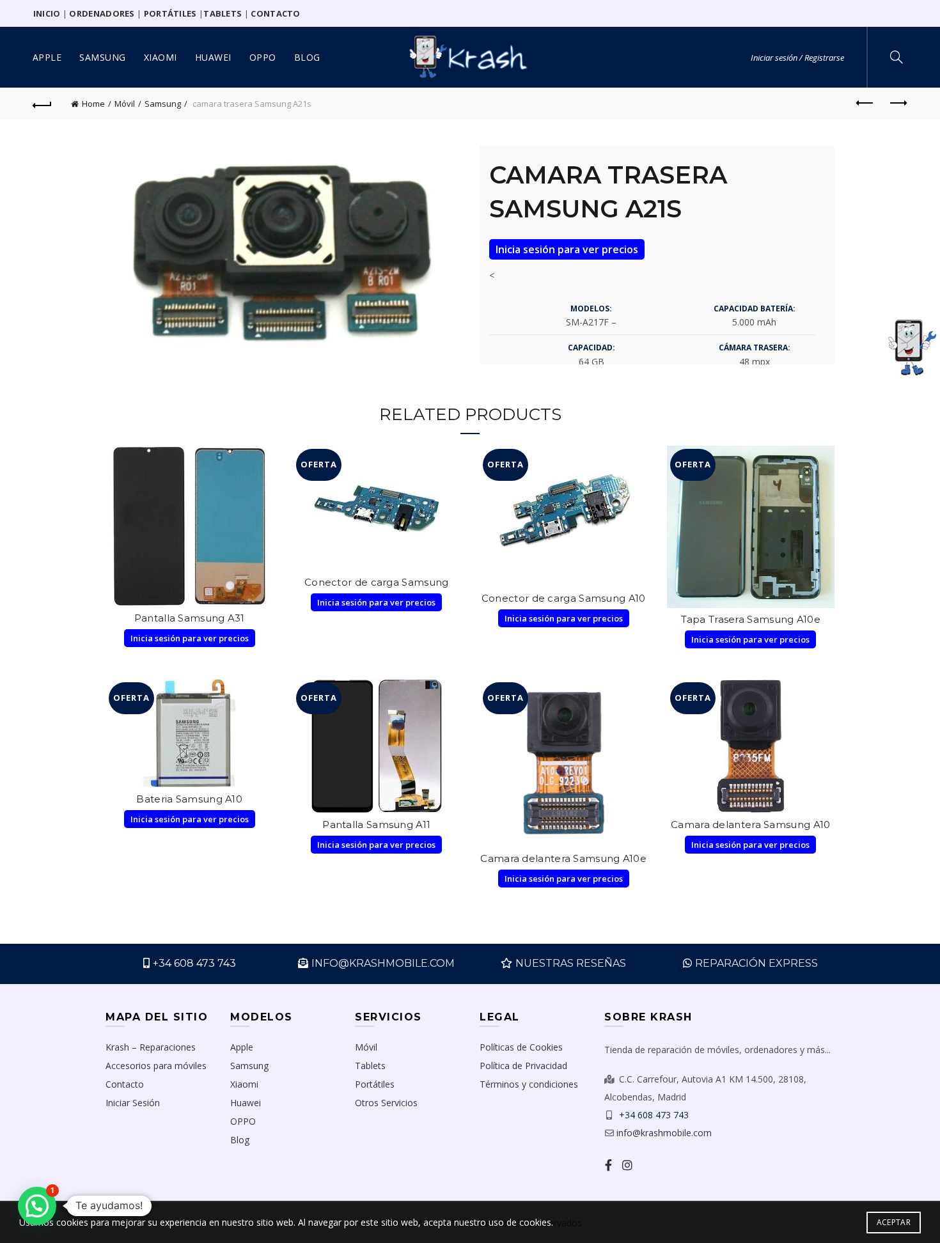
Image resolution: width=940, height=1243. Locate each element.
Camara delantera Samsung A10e (563, 858)
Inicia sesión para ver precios (567, 249)
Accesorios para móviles (156, 1065)
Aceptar (894, 1222)
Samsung (102, 57)
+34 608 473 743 (194, 963)
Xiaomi (160, 57)
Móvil (124, 103)
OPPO (262, 57)
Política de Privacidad (523, 1065)
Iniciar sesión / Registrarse (797, 57)
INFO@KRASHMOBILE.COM (383, 963)
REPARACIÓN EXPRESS (756, 963)
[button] (37, 1206)
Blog (307, 57)
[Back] (43, 103)
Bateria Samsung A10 (189, 799)
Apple (47, 57)
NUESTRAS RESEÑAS (570, 963)
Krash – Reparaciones (151, 1047)
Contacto (125, 1084)
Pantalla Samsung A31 (189, 618)
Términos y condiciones (529, 1084)
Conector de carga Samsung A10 (564, 598)
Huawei (213, 57)
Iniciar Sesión (133, 1103)
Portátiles (375, 1084)
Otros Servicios (386, 1103)
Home (93, 103)
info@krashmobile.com (664, 1133)
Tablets (370, 1065)
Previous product (865, 103)
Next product (897, 103)
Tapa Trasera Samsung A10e (751, 619)
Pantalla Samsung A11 (376, 824)
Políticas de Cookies (521, 1047)
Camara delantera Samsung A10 (750, 824)
